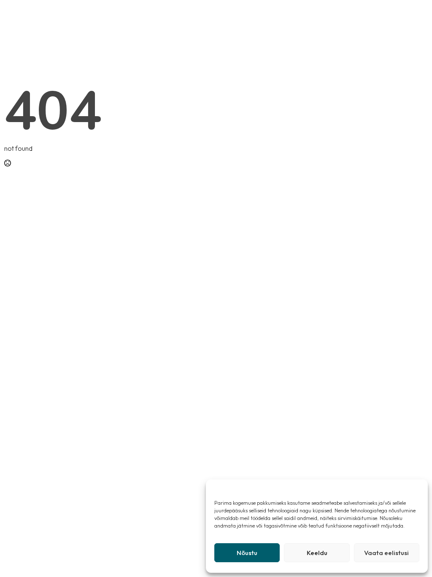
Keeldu (317, 553)
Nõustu (247, 553)
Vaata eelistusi (386, 553)
